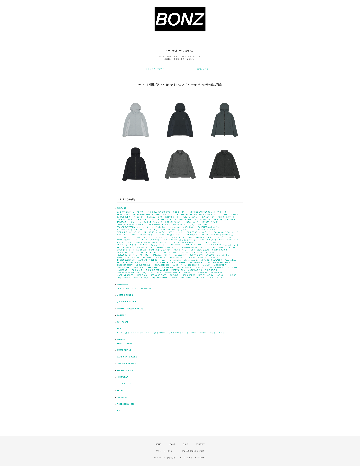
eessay (135, 257)
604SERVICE (123, 235)
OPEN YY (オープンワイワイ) (163, 220)
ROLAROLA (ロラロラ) (156, 252)
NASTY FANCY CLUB (219, 268)
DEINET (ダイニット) (151, 240)
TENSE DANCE (195, 263)
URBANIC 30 (189, 227)
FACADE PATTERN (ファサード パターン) (135, 227)
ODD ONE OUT (196, 255)
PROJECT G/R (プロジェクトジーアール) (134, 247)
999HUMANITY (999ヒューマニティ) (217, 235)
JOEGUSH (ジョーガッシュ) (218, 255)
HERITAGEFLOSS (161, 265)
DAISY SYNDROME (222, 263)
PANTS (120, 343)
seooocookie (186, 278)
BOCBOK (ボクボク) (174, 222)
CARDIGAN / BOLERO (127, 357)
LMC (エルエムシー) (125, 237)
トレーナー (191, 333)
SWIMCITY (213, 278)
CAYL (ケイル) (208, 217)
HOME (158, 444)
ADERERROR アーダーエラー (211, 240)
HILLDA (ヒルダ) (191, 235)
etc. (223, 278)
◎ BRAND (121, 208)
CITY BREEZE (167, 268)
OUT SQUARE (123, 268)
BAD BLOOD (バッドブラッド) (130, 252)
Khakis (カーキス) (154, 217)
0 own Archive (176, 257)
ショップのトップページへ (157, 69)
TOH (213, 247)
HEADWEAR (122, 377)
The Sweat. (147, 257)
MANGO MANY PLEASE (159, 225)
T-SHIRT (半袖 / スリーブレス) (130, 333)
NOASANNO (161, 257)
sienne (164, 260)
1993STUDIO (200, 268)
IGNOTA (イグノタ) (210, 222)
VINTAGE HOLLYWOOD (211, 260)
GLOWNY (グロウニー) (179, 252)
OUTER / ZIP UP (124, 350)
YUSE (175, 265)
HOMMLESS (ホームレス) (170, 235)
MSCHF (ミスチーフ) (226, 217)
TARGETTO (189, 273)
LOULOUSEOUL (143, 265)
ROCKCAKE (137, 270)
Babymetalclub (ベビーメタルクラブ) (133, 278)
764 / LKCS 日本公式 (190, 265)
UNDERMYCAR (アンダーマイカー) (132, 220)
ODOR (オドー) (123, 250)
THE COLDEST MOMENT (157, 270)
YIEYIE (182, 263)
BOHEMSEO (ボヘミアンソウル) (211, 227)
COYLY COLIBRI (219, 250)
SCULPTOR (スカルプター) (198, 232)
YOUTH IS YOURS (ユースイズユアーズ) (213, 237)
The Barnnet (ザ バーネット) (226, 232)
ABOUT (172, 444)
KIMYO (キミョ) (180, 250)
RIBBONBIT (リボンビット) (128, 232)
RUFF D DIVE (123, 257)
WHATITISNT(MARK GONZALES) (131, 273)
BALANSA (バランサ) (162, 255)
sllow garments (191, 260)
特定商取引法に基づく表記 (193, 451)
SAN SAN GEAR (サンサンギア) (130, 212)
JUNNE (233, 275)
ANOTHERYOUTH (173, 273)
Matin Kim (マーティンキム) (168, 227)
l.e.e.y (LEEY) (139, 250)
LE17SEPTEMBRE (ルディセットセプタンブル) (196, 215)
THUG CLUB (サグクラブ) (159, 212)
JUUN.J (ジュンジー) (153, 222)
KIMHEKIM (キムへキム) (206, 230)
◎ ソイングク (123, 322)
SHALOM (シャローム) (164, 247)
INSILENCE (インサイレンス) (129, 255)
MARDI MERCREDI (125, 275)
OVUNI (174, 278)
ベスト (221, 333)
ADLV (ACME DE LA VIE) (164, 263)
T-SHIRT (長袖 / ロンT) (156, 333)
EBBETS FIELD (178, 270)
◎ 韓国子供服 (123, 284)
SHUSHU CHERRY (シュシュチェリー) (221, 245)
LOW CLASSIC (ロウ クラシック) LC (195, 220)
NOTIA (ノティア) (176, 232)
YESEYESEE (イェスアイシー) (167, 237)
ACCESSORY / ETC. (126, 404)
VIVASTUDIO (138, 268)
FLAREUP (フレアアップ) (203, 252)
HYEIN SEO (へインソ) (211, 242)
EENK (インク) (123, 215)
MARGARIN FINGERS (147, 260)
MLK (147, 255)
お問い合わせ (202, 69)
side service (175, 260)
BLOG (185, 444)
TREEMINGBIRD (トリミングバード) (179, 240)
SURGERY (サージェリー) (225, 220)
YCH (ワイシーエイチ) (126, 245)
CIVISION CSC (216, 257)
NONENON (142, 275)
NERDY (235, 268)
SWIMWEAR (122, 397)
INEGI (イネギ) (192, 222)
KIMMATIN (190, 257)
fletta (134, 235)
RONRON (202, 257)
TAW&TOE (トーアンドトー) (129, 222)
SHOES (120, 391)
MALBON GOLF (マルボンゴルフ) (131, 230)
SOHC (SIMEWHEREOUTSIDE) (184, 242)
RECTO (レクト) (172, 217)
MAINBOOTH (122, 270)
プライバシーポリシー (165, 451)
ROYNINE (174, 275)
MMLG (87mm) (143, 237)
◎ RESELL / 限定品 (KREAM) (130, 309)
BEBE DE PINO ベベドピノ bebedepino (134, 288)
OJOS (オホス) (175, 245)
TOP (119, 329)
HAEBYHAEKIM (220, 265)
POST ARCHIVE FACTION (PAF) (131, 225)
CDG (137, 240)
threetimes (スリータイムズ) (180, 230)
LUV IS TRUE (155, 273)
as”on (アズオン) (124, 240)
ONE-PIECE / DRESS (126, 364)
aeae (207, 263)
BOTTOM (121, 339)
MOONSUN (202, 273)
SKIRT (129, 343)
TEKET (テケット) (124, 242)
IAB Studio (188, 237)
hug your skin (180, 255)
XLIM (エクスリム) (190, 217)
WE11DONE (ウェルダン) (154, 232)
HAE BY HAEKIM (205, 275)
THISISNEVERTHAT (126, 260)
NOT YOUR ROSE (158, 275)
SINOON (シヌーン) (226, 247)
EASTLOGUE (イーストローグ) (130, 217)
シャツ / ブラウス (176, 333)
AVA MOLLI (221, 275)
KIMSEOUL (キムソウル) (183, 225)
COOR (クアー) (179, 212)
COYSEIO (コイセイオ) (229, 215)
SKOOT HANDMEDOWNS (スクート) (151, 242)
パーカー (203, 333)
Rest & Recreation (193, 245)
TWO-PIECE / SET (125, 370)
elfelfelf (206, 265)
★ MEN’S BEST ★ (125, 295)
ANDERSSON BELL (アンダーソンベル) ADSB (153, 215)
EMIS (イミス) (233, 240)
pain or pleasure (184, 268)
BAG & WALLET (124, 384)
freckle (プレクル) (147, 235)
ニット (213, 333)
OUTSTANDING (195, 270)
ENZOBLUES (216, 273)
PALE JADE (200, 278)
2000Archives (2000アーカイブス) (192, 247)
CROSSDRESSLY (125, 265)
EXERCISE (152, 268)
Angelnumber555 (159, 278)
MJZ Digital (202, 225)
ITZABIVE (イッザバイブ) (160, 250)
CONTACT (200, 444)
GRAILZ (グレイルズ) (200, 250)
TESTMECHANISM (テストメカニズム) (133, 263)
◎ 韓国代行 (122, 315)
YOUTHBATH (211, 270)
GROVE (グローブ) (157, 230)
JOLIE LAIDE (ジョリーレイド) (152, 245)
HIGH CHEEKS (188, 275)
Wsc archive (230, 260)
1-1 (118, 411)
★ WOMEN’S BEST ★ (127, 302)
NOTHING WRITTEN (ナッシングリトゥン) (208, 212)
